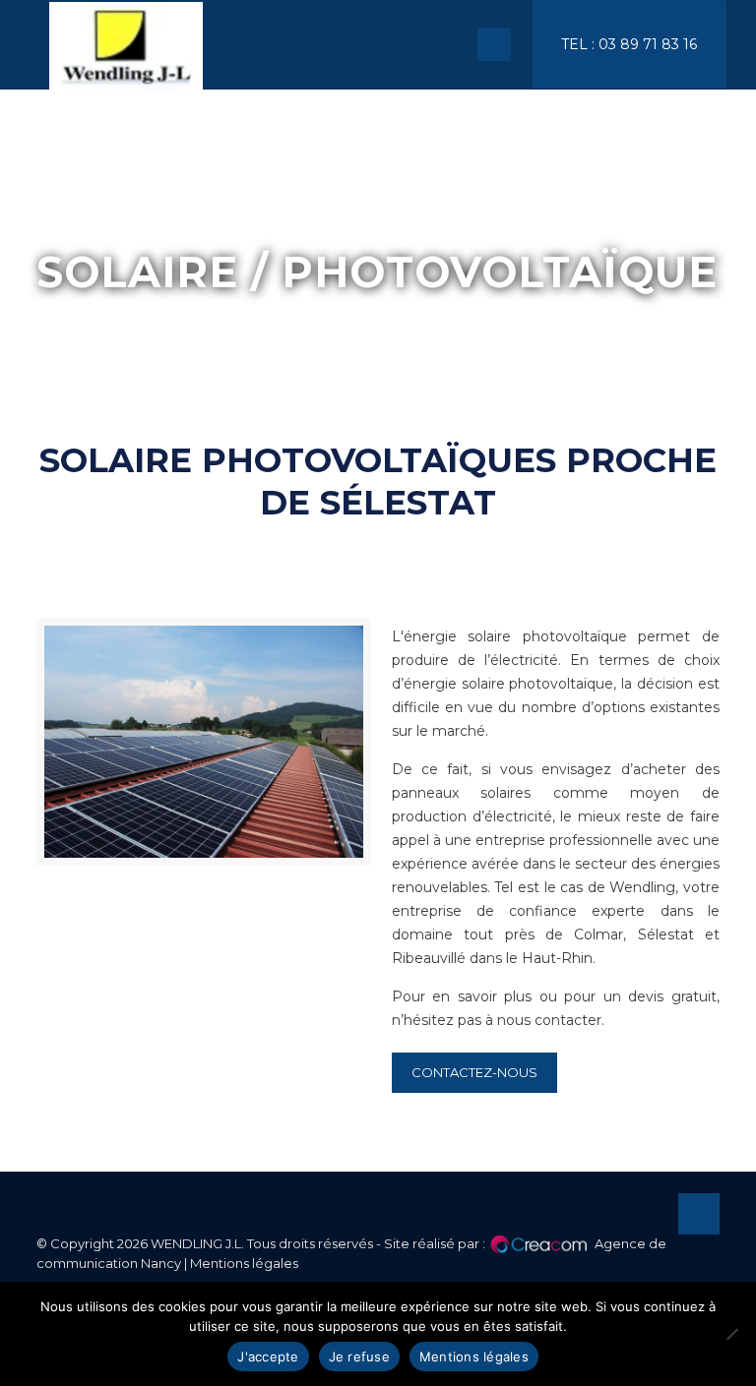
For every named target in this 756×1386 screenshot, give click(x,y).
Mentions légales (244, 1263)
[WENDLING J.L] (126, 44)
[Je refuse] (731, 1334)
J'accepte (267, 1356)
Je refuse (359, 1356)
